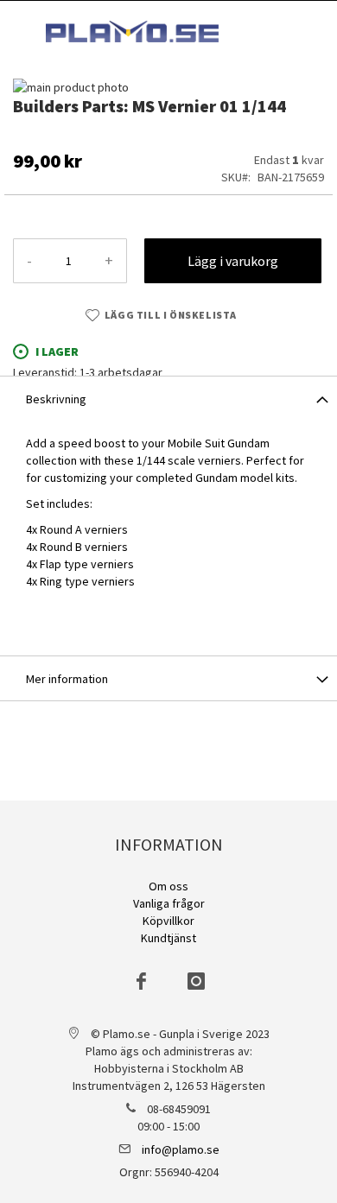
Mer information (67, 679)
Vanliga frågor (169, 903)
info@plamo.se (180, 1149)
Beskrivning (56, 399)
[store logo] (132, 31)
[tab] (168, 398)
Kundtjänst (168, 938)
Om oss (168, 886)
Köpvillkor (168, 920)
